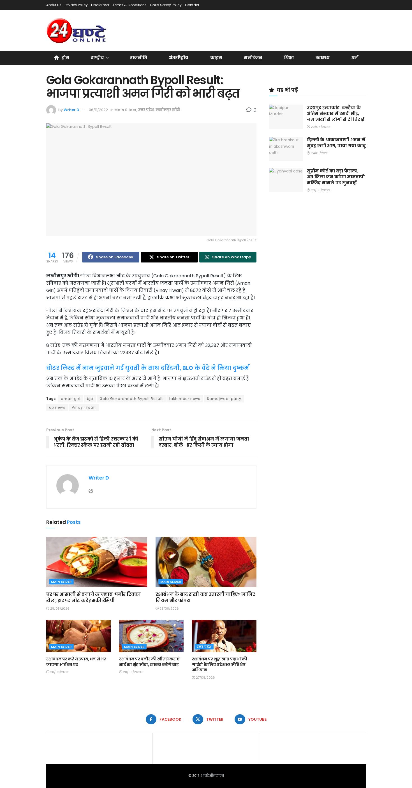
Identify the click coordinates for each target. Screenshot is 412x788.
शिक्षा (289, 58)
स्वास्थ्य (323, 58)
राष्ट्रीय (97, 58)
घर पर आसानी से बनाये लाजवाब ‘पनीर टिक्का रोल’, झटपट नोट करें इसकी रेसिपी (93, 597)
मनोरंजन (253, 58)
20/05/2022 (320, 190)
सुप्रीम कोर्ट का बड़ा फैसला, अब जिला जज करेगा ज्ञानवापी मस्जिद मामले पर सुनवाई (336, 177)
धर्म (354, 58)
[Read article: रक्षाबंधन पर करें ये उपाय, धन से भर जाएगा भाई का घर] (78, 636)
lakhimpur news (184, 398)
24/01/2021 (319, 153)
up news (57, 407)
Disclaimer (100, 5)
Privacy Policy (76, 5)
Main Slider (125, 109)
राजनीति (138, 58)
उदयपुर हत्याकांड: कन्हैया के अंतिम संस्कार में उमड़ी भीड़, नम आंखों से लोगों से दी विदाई (335, 113)
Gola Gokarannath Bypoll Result (131, 398)
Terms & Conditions (130, 5)
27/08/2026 (205, 677)
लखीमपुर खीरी (168, 109)
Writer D (71, 109)
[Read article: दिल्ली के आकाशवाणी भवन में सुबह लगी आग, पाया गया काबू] (286, 149)
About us (53, 5)
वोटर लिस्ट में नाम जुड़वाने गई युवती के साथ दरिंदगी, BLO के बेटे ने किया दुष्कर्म (147, 368)
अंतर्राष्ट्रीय (178, 58)
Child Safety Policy (166, 5)
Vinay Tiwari (84, 407)
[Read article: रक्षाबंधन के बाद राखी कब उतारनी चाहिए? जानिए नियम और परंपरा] (206, 562)
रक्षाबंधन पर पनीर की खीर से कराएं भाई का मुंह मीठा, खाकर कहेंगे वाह (149, 661)
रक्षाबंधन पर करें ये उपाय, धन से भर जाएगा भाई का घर (76, 661)
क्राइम (216, 58)
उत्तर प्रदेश (146, 109)
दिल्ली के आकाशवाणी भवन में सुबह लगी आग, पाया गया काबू (336, 143)
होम (65, 58)
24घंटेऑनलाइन (212, 775)
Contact (192, 5)
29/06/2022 (320, 127)
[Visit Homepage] (77, 30)
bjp (90, 398)
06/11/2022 (98, 109)
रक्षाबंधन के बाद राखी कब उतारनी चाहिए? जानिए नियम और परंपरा (205, 597)
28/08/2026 (59, 608)
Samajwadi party (224, 398)
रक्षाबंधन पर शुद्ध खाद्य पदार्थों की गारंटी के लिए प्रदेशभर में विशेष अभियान (219, 664)
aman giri (70, 398)
